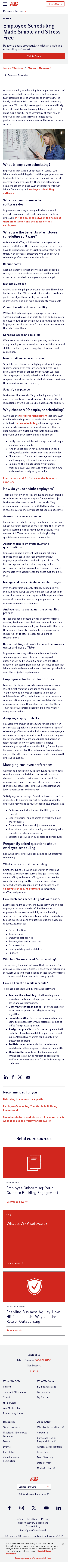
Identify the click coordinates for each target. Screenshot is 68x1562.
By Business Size (46, 1386)
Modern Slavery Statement (33, 1522)
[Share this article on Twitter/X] (19, 1077)
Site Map (32, 1518)
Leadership (43, 1451)
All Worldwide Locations (32, 1493)
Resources (9, 1421)
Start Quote (55, 4)
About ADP (44, 1421)
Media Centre (44, 1467)
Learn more (13, 1262)
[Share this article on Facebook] (12, 1077)
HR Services (9, 1402)
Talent (6, 1397)
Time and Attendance (13, 68)
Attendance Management (39, 68)
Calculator (9, 1451)
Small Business (11, 1427)
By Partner (43, 1397)
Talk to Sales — (34, 1360)
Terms (19, 1518)
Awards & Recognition (49, 1446)
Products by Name (13, 1413)
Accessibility (33, 1526)
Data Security (45, 1457)
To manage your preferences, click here (33, 1558)
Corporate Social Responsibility (46, 1439)
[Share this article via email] (28, 1077)
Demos (6, 1441)
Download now (15, 1201)
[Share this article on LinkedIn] (6, 1077)
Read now (12, 1330)
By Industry (43, 1391)
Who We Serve (46, 1381)
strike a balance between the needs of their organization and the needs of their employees (32, 221)
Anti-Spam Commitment (33, 1530)
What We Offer (12, 1381)
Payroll (7, 1386)
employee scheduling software (21, 888)
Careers (41, 1432)
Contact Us (34, 1354)
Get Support (34, 1365)
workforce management (33, 415)
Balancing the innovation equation (24, 1099)
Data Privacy (44, 1462)
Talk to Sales (34, 56)
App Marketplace (12, 1407)
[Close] (62, 1544)
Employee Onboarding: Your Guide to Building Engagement (30, 1108)
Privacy (45, 1518)
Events (7, 1446)
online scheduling (26, 423)
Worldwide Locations (49, 1427)
